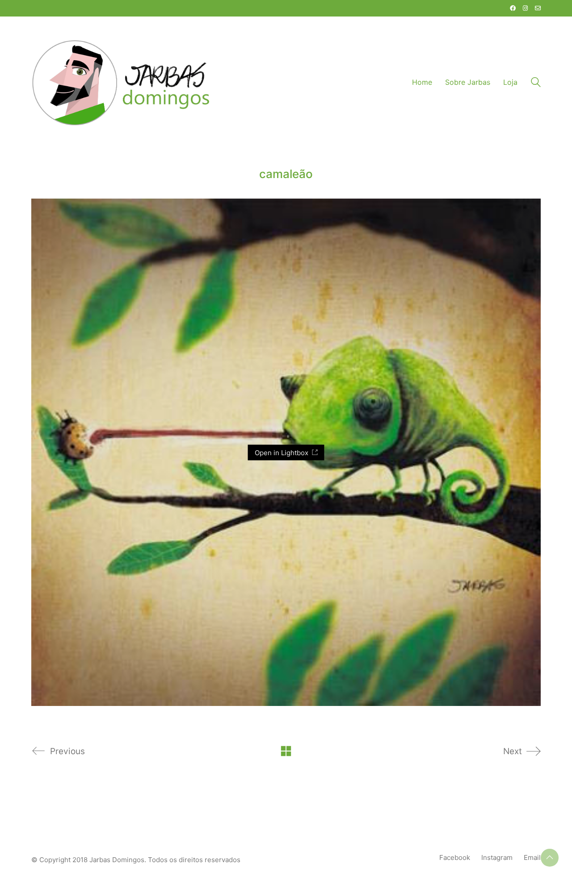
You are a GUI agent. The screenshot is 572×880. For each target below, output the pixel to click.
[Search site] (536, 83)
